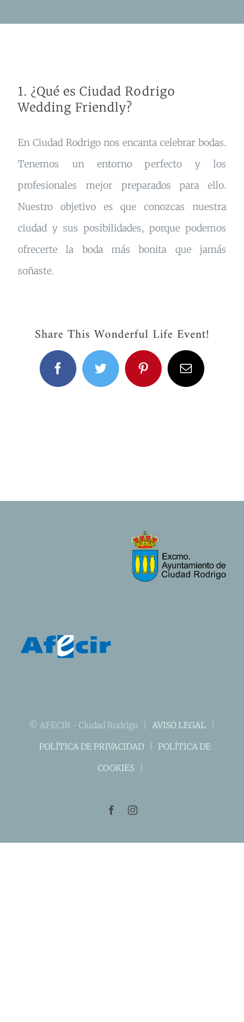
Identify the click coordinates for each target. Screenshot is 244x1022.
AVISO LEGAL (179, 725)
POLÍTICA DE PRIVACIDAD (91, 746)
